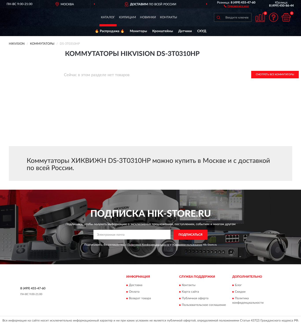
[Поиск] (218, 17)
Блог (238, 285)
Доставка (135, 285)
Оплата (134, 292)
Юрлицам (127, 17)
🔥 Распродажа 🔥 (109, 31)
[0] (286, 17)
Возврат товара (140, 298)
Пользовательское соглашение (204, 305)
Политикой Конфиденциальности (148, 244)
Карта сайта (190, 292)
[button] (236, 5)
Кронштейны (162, 31)
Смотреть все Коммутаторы (275, 74)
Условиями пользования (187, 244)
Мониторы (138, 31)
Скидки (240, 292)
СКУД (201, 31)
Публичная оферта (195, 298)
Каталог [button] (108, 17)
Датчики (185, 31)
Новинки (148, 17)
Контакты (168, 17)
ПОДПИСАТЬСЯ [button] (190, 234)
